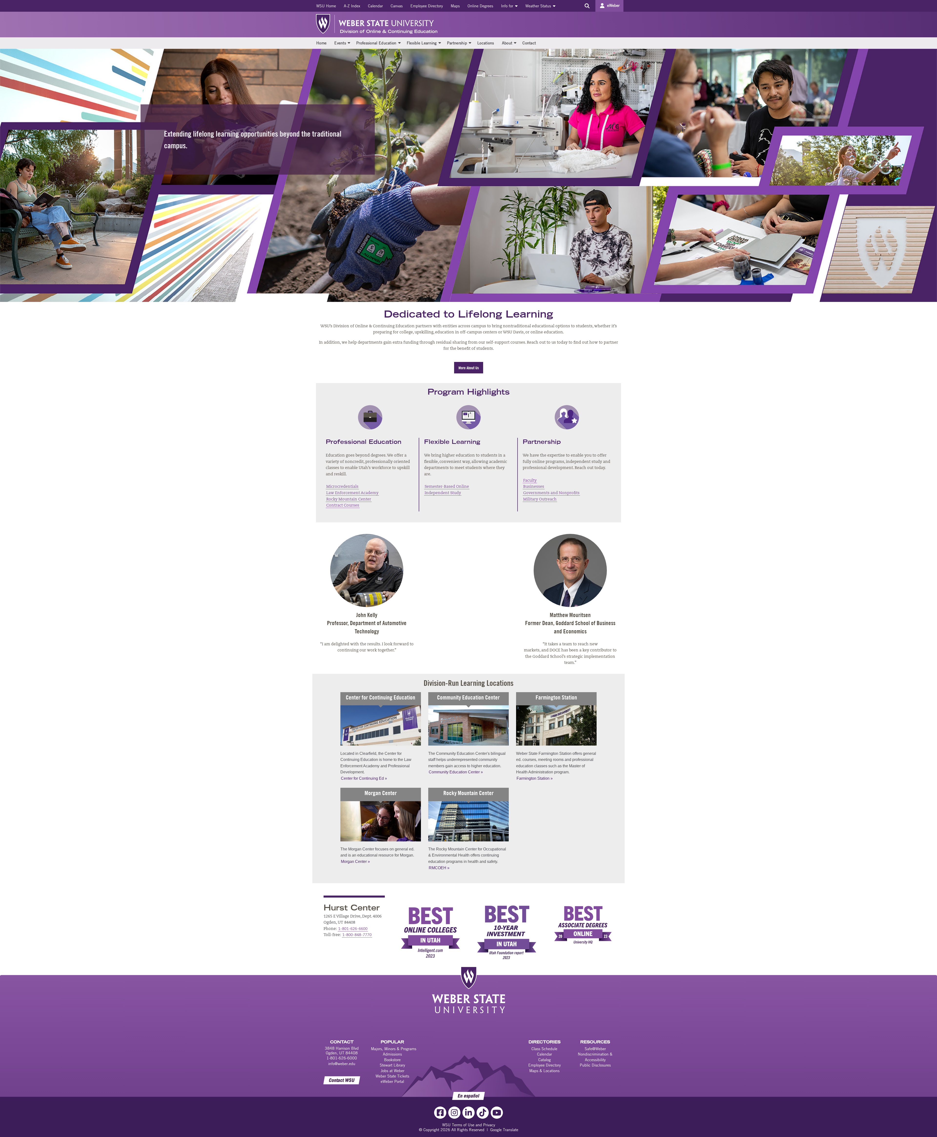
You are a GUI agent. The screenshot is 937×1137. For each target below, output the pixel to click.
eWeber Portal (392, 1081)
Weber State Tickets (392, 1076)
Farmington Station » (535, 778)
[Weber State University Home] (324, 24)
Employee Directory (426, 5)
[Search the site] (587, 6)
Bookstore (392, 1059)
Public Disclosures (595, 1065)
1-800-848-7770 (357, 935)
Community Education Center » (456, 772)
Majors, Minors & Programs (393, 1048)
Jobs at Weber (392, 1070)
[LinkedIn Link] (468, 1113)
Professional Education (376, 42)
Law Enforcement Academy (352, 493)
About (507, 42)
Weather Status (538, 5)
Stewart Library (392, 1065)
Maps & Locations (544, 1070)
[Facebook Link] (440, 1113)
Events (340, 42)
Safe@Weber (595, 1048)
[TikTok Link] (483, 1113)
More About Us (468, 367)
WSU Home (326, 5)
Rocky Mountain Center (348, 499)
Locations (485, 42)
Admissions (392, 1054)
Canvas (397, 5)
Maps (455, 5)
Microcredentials (342, 487)
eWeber (613, 5)
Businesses (533, 487)
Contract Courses (342, 506)
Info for (507, 5)
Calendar (375, 5)
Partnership (457, 42)
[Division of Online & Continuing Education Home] (388, 24)
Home (321, 42)
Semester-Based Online (447, 487)
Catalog (544, 1059)
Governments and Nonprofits (551, 493)
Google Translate (504, 1129)
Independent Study (443, 493)
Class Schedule (544, 1048)
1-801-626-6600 (352, 929)
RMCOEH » (439, 868)
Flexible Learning (422, 42)
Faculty (530, 481)
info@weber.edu (341, 1063)
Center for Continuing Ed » (364, 778)
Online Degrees (480, 5)
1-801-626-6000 (341, 1058)
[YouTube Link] (497, 1113)
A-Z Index (352, 5)
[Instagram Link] (454, 1113)
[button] (349, 42)
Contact (529, 42)
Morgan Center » (355, 861)
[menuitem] (326, 5)
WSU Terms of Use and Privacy (468, 1124)
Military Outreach (540, 499)
